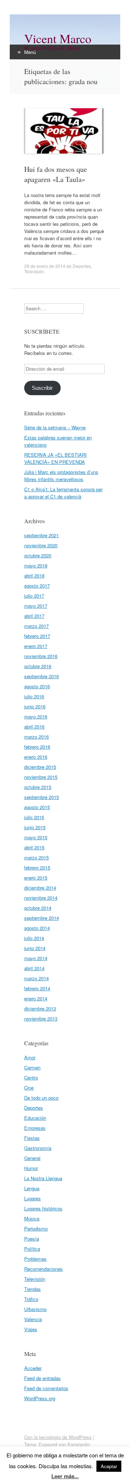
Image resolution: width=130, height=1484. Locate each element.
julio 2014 (34, 938)
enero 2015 (35, 877)
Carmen (32, 1067)
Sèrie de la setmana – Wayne (55, 427)
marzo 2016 (36, 736)
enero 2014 (35, 998)
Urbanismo (35, 1309)
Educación (35, 1117)
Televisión (34, 271)
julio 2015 (34, 817)
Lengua (31, 1188)
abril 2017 (34, 615)
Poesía (31, 1238)
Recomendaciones (43, 1268)
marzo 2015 (36, 857)
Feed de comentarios (46, 1388)
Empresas (35, 1127)
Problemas (35, 1258)
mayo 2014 (35, 958)
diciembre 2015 (40, 766)
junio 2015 (35, 827)
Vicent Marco (57, 38)
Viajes (30, 1329)
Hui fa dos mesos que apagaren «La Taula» (55, 174)
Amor (29, 1057)
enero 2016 (35, 756)
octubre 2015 (37, 787)
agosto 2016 (37, 686)
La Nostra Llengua (43, 1178)
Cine (29, 1087)
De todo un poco (41, 1097)
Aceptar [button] (109, 1466)
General (32, 1158)
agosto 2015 (37, 807)
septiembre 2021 (41, 535)
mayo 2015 (35, 837)
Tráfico (31, 1299)
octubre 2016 (37, 666)
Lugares (32, 1198)
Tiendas (32, 1289)
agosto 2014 (37, 927)
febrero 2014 (37, 988)
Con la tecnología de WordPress (58, 1437)
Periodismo (36, 1228)
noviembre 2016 (40, 656)
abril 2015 (34, 847)
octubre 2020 (37, 555)
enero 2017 (35, 646)
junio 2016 (35, 706)
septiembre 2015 (41, 797)
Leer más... (65, 1476)
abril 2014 (34, 968)
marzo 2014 (36, 978)
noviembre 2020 (40, 545)
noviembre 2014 (40, 897)
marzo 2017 (36, 625)
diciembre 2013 (40, 1008)
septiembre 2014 (41, 917)
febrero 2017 (37, 636)
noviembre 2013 (40, 1018)
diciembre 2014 (40, 887)
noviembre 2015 (40, 776)
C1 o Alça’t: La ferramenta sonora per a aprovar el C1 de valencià (63, 493)
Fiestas (32, 1137)
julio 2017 (34, 595)
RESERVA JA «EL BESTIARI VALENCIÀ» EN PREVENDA (55, 458)
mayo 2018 (35, 565)
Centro (31, 1077)
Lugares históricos (43, 1208)
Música (31, 1218)
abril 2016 (34, 726)
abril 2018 (34, 575)
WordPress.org (39, 1398)
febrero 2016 (37, 746)
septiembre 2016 (41, 676)
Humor (31, 1168)
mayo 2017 (35, 605)
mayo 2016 (35, 716)
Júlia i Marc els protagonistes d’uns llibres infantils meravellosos (61, 476)
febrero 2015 (37, 867)
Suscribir (42, 388)
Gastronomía (37, 1148)
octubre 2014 (37, 907)
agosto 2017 (37, 585)
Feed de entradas (42, 1378)
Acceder (33, 1368)
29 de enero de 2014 (44, 266)
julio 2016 (34, 696)
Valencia (33, 1319)
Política (32, 1248)
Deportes (82, 266)
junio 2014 (35, 948)
